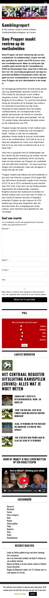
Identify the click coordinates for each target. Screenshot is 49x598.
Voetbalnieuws (12, 537)
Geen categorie (13, 514)
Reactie (6, 229)
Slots (9, 532)
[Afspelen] (5, 490)
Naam (5, 260)
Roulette (10, 529)
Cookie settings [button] (20, 593)
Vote (24, 345)
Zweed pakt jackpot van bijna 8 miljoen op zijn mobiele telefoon (26, 560)
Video (9, 534)
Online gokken (12, 523)
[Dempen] (40, 490)
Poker (9, 526)
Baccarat (10, 506)
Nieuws (9, 520)
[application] (24, 480)
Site (3, 280)
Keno (9, 517)
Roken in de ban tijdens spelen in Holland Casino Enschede (26, 565)
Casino (9, 512)
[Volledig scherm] (44, 490)
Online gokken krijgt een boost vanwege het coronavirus (25, 554)
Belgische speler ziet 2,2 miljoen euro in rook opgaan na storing (26, 571)
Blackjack (10, 509)
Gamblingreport (15, 25)
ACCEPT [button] (32, 594)
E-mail (5, 270)
